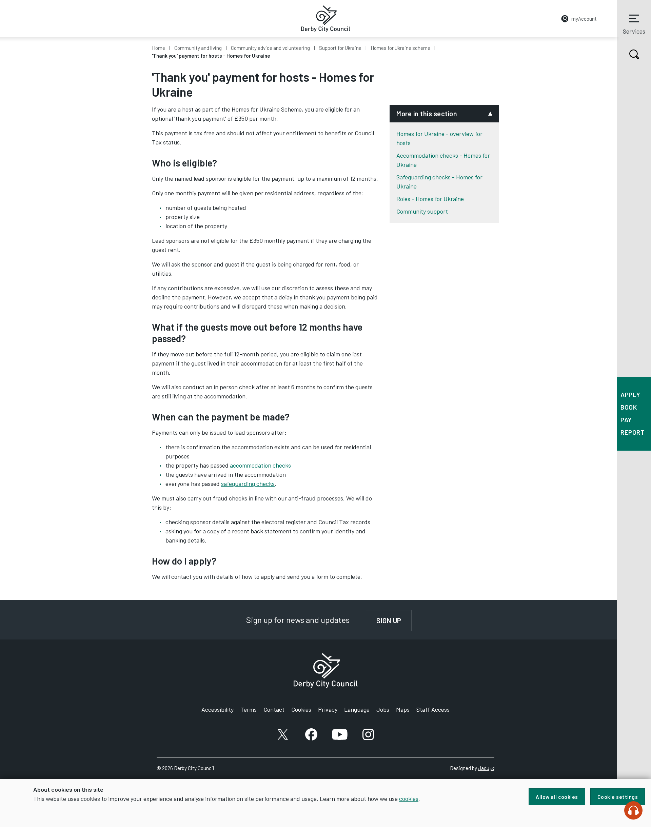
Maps (403, 709)
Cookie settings (617, 797)
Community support (422, 211)
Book (628, 407)
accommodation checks (260, 465)
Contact (273, 709)
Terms (248, 709)
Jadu (486, 768)
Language (357, 709)
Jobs (382, 709)
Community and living (198, 48)
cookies (408, 798)
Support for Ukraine (340, 48)
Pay (626, 419)
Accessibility (217, 709)
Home (158, 48)
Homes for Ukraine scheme (400, 48)
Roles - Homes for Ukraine (430, 198)
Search (634, 54)
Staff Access (433, 709)
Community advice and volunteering (270, 48)
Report (632, 432)
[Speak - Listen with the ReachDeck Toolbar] (633, 810)
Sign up (394, 620)
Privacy (327, 709)
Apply (630, 394)
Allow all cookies (557, 797)
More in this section (426, 114)
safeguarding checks (248, 483)
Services (634, 31)
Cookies (301, 709)
